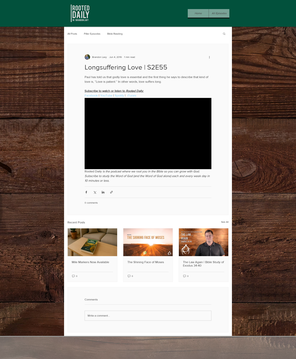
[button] (224, 33)
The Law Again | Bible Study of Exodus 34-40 (203, 263)
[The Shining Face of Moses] (148, 242)
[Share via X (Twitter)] (94, 192)
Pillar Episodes (92, 33)
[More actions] (209, 57)
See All (225, 222)
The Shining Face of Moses (145, 262)
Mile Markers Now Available (90, 262)
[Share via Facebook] (86, 192)
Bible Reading (115, 33)
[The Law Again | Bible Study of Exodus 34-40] (203, 242)
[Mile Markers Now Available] (92, 242)
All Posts (72, 33)
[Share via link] (111, 192)
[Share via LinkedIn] (103, 192)
